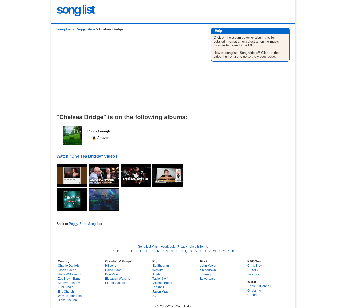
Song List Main (148, 246)
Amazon (103, 138)
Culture (252, 294)
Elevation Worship (117, 278)
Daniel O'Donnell (259, 286)
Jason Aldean (67, 270)
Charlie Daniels (68, 265)
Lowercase (207, 278)
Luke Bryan (65, 287)
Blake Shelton (67, 300)
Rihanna (158, 287)
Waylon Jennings (70, 295)
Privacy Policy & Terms (192, 246)
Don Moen (112, 274)
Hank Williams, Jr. (70, 274)
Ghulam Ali (254, 290)
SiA (154, 295)
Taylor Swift (160, 278)
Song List (64, 29)
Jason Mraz (160, 291)
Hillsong (111, 265)
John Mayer (208, 265)
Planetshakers (115, 282)
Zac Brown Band (69, 278)
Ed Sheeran (160, 265)
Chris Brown (255, 265)
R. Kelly (252, 270)
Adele (156, 274)
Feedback (168, 246)
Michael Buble (162, 282)
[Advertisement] (128, 74)
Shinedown (208, 270)
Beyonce (253, 274)
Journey (205, 274)
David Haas (113, 270)
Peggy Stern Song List (85, 224)
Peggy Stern (85, 29)
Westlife (157, 270)
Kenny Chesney (69, 282)
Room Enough (98, 131)
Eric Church (66, 291)
